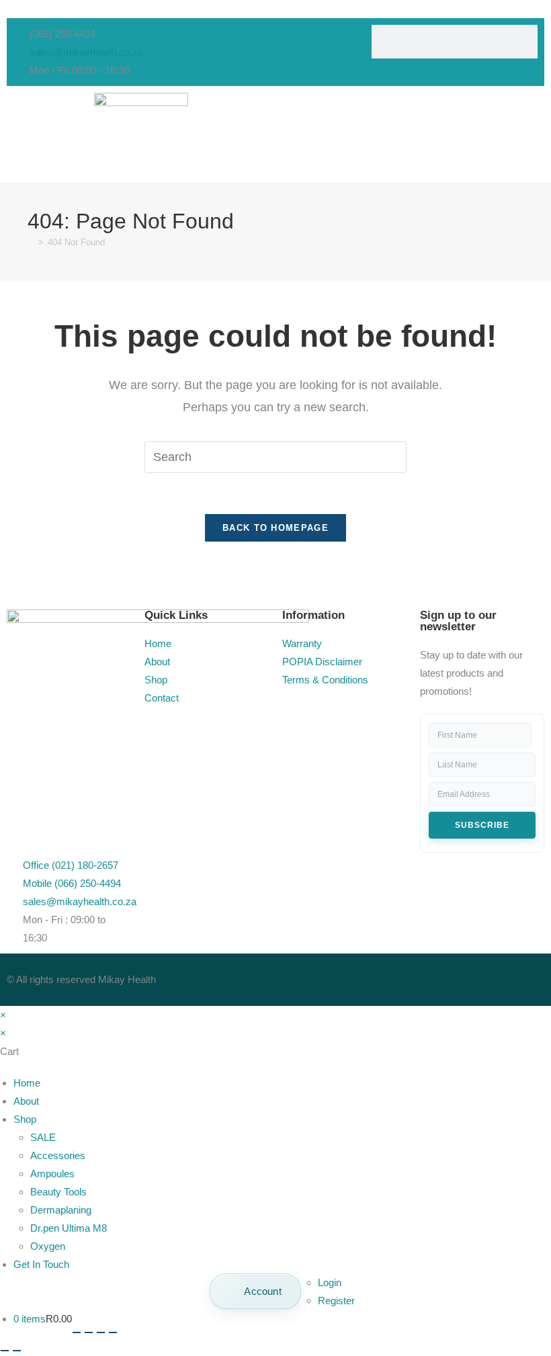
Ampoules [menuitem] (52, 1173)
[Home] (31, 242)
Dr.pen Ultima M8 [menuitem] (68, 1228)
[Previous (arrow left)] (4, 1350)
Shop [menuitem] (24, 1119)
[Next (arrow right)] (17, 1350)
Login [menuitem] (329, 1282)
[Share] (100, 1332)
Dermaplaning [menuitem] (60, 1210)
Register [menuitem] (336, 1300)
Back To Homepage (275, 528)
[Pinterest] (408, 977)
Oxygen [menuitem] (47, 1246)
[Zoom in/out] (76, 1332)
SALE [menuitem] (43, 1137)
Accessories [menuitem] (57, 1155)
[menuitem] (255, 1291)
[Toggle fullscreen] (88, 1332)
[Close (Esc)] (113, 1332)
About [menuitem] (26, 1101)
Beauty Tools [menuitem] (58, 1191)
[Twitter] (335, 977)
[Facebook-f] (299, 977)
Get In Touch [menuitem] (41, 1264)
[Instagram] (371, 977)
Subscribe (482, 825)
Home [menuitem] (26, 1083)
